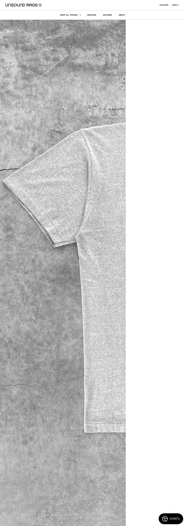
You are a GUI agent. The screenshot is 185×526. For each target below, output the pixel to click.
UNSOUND (91, 15)
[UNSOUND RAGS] (23, 5)
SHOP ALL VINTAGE (69, 15)
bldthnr (107, 15)
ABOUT (122, 15)
